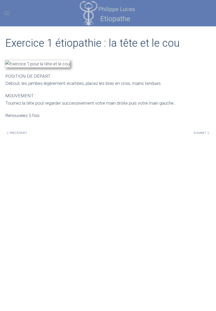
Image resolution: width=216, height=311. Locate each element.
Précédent (18, 133)
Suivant (200, 133)
